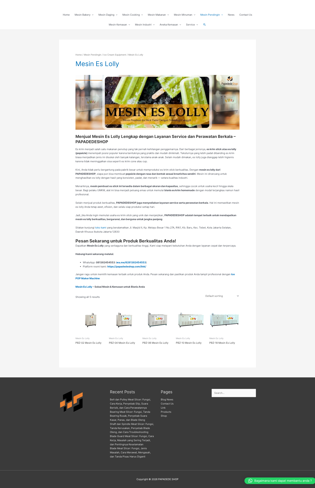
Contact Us (245, 14)
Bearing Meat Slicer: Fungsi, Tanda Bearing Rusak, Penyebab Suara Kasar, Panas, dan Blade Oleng (130, 416)
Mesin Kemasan (118, 24)
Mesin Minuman (183, 14)
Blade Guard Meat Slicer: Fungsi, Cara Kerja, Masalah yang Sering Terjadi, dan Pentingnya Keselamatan (132, 440)
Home (66, 14)
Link (163, 407)
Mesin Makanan (157, 14)
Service (190, 24)
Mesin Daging (106, 14)
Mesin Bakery (82, 14)
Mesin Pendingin (210, 14)
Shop (164, 415)
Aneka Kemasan (169, 24)
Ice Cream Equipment (114, 54)
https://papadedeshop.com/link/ (126, 266)
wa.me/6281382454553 (131, 262)
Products (166, 411)
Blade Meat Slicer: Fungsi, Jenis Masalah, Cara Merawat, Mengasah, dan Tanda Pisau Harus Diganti (130, 452)
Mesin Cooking (131, 14)
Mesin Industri (143, 24)
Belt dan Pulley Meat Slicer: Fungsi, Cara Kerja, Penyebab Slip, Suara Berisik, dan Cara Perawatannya (130, 403)
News (231, 14)
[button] (204, 24)
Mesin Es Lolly (83, 286)
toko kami (100, 227)
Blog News (167, 399)
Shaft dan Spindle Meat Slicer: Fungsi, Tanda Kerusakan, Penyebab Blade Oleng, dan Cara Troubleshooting (132, 428)
